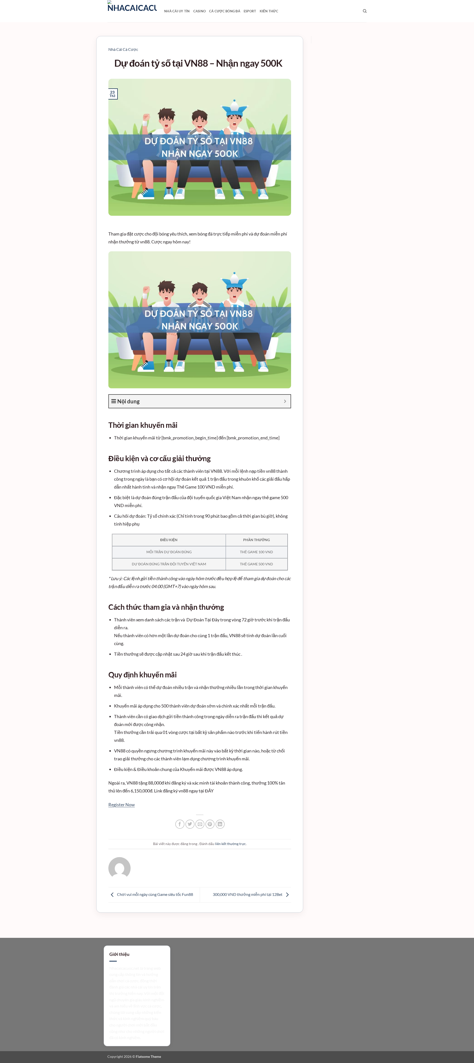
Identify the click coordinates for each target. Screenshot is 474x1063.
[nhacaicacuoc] (132, 11)
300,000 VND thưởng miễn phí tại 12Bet (248, 894)
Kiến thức (269, 11)
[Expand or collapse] (285, 401)
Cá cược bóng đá (224, 11)
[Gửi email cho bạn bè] (199, 824)
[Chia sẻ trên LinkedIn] (220, 824)
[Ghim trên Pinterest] (210, 824)
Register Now (121, 804)
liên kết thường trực (230, 844)
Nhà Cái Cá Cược (123, 49)
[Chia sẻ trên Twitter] (190, 824)
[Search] (365, 11)
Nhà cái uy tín (177, 11)
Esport (250, 11)
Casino (199, 11)
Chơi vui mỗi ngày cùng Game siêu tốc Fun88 (154, 894)
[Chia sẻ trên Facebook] (179, 824)
